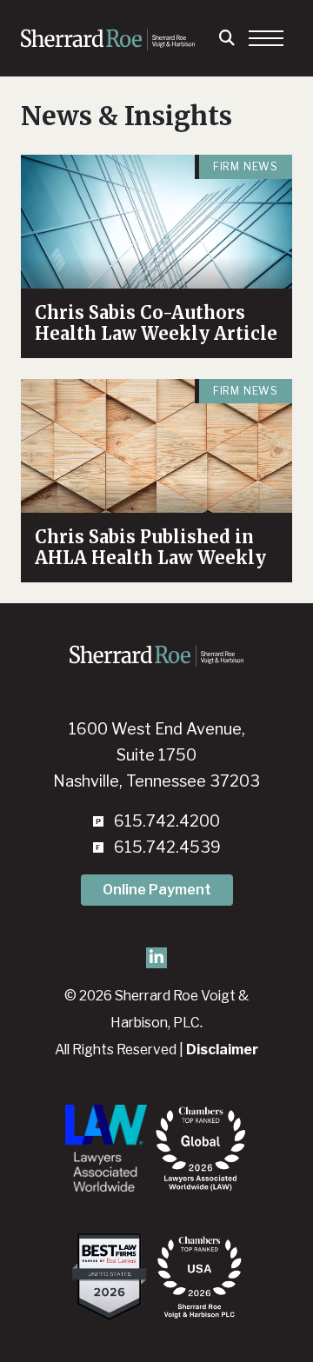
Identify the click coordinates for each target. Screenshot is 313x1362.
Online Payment (157, 889)
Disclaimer (222, 1049)
